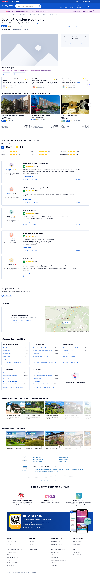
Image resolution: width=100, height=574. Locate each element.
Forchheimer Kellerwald (9, 384)
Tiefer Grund (6, 356)
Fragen (26, 29)
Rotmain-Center (37, 381)
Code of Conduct (33, 549)
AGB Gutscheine (55, 557)
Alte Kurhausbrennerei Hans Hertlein (42, 375)
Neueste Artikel (77, 555)
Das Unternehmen (77, 541)
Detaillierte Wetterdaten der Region (50, 481)
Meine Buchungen (11, 541)
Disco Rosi (6, 378)
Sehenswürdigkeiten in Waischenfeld (12, 362)
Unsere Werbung (77, 544)
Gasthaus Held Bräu (68, 350)
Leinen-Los (36, 353)
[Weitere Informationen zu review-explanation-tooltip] (21, 26)
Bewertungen (17, 29)
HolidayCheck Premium (13, 557)
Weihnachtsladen (37, 373)
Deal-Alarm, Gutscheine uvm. (14, 549)
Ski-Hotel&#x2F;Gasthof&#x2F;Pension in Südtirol (45, 469)
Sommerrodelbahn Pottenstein (41, 356)
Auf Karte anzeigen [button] (34, 23)
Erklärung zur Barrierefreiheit (58, 560)
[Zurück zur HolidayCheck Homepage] (7, 6)
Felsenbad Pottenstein (39, 359)
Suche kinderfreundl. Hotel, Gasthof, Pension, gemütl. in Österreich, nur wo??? (71, 469)
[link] (64, 6)
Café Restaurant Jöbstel (69, 356)
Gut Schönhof (66, 353)
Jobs (74, 549)
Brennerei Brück (37, 378)
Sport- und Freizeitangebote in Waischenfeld (44, 362)
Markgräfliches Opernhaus (10, 375)
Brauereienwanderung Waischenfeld (42, 348)
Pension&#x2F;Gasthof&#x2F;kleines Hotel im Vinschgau (45, 471)
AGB (52, 555)
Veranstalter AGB (55, 541)
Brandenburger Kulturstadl (10, 381)
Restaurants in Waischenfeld (70, 362)
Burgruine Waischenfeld (9, 359)
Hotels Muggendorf (37, 461)
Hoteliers (31, 541)
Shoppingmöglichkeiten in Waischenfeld (43, 387)
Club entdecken (76, 11)
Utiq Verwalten (54, 552)
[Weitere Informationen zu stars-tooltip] (19, 415)
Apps (8, 560)
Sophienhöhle (6, 350)
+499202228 (16, 323)
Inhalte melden (11, 565)
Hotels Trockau (62, 461)
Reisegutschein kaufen (13, 555)
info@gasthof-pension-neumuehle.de (22, 320)
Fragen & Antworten (12, 547)
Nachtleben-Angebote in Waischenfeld (13, 387)
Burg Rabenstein (7, 348)
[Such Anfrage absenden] (39, 6)
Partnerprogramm (34, 547)
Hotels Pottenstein (63, 457)
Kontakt (76, 1)
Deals (4, 1)
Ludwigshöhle (6, 353)
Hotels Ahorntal (37, 457)
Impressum (54, 565)
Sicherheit (53, 562)
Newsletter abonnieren (13, 552)
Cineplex (5, 373)
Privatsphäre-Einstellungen (58, 549)
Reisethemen (76, 552)
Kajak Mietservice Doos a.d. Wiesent (42, 350)
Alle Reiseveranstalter (12, 562)
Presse (74, 547)
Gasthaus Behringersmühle (70, 359)
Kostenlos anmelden (87, 11)
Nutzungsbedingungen (57, 544)
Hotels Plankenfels (63, 459)
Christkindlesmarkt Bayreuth (40, 384)
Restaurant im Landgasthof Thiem (72, 348)
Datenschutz (54, 547)
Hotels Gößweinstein (38, 459)
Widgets (31, 544)
